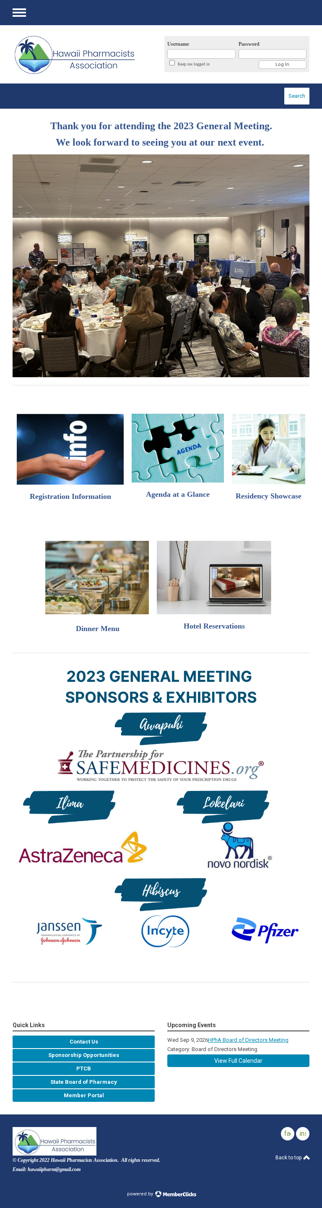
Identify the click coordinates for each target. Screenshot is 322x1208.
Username (178, 44)
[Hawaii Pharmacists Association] (79, 54)
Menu (19, 12)
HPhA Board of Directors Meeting (248, 1040)
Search (296, 96)
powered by (140, 1194)
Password (249, 44)
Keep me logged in (194, 64)
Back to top (289, 1158)
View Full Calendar (238, 1060)
